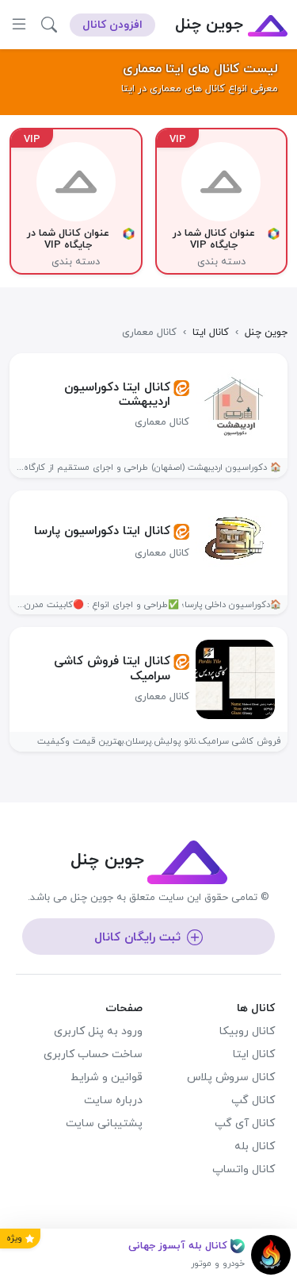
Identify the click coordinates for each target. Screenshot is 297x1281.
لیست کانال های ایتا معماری (200, 69)
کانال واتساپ (243, 1169)
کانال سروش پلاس (231, 1077)
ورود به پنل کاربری (98, 1031)
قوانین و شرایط (106, 1077)
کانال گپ (253, 1100)
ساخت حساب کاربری (93, 1054)
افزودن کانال (112, 25)
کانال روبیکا (247, 1031)
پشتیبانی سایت (104, 1123)
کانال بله (254, 1146)
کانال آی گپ (245, 1123)
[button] (49, 24)
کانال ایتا (254, 1054)
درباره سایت (113, 1100)
